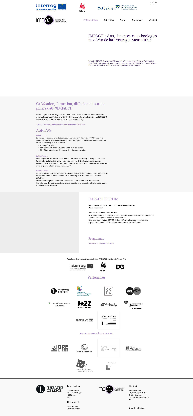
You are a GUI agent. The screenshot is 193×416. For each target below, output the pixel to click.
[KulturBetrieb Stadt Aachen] (109, 320)
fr (150, 2)
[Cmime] (109, 348)
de (156, 2)
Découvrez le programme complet (101, 243)
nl (152, 2)
